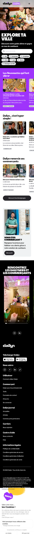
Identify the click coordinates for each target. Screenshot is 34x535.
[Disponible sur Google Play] (21, 359)
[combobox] (17, 51)
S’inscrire (6, 399)
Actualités (6, 411)
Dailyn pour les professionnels (12, 388)
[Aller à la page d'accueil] (11, 3)
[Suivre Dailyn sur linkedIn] (19, 333)
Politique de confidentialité (11, 449)
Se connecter (7, 402)
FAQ (4, 440)
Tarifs (4, 391)
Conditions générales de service (13, 452)
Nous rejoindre (7, 427)
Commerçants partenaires (11, 419)
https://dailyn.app (11, 477)
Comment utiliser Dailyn (10, 379)
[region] (17, 89)
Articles (5, 415)
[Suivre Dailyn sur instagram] (14, 333)
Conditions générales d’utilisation (13, 456)
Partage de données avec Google (11, 525)
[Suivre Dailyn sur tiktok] (20, 370)
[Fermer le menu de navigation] (29, 3)
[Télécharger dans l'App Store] (9, 359)
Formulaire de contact (10, 395)
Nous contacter (8, 436)
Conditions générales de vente (12, 460)
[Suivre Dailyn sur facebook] (10, 370)
